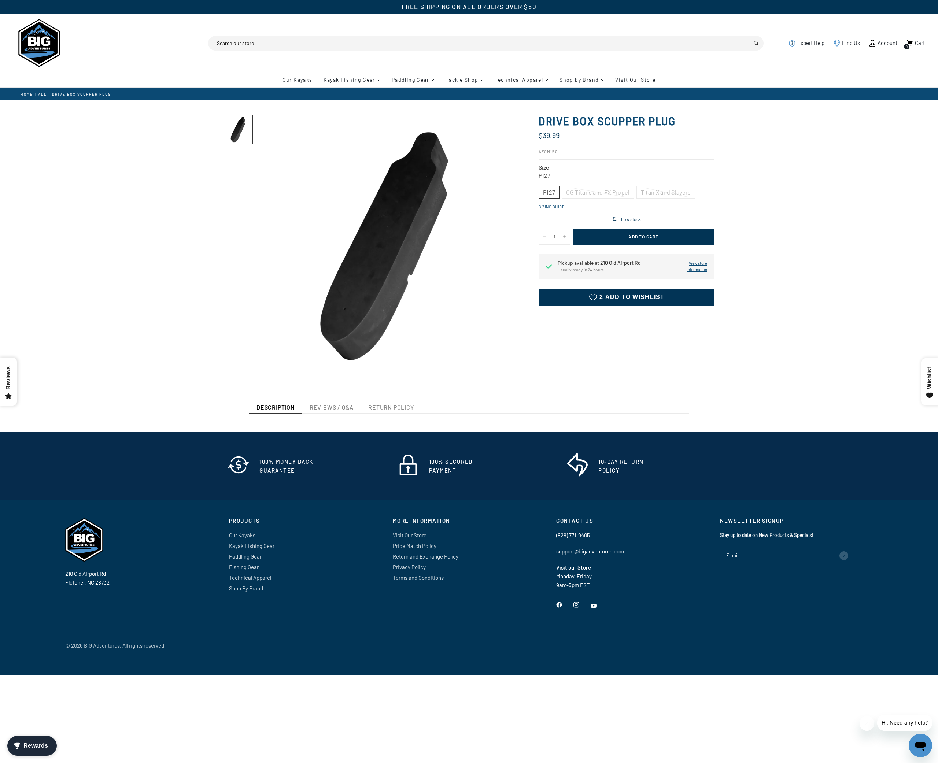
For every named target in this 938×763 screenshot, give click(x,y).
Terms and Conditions (418, 577)
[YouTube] (599, 605)
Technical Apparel (519, 80)
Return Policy (391, 407)
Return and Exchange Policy (425, 556)
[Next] (498, 245)
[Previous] (275, 245)
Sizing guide (552, 206)
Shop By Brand (246, 588)
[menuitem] (300, 80)
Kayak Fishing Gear (349, 80)
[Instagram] (581, 605)
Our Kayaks (297, 80)
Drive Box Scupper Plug (81, 94)
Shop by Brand (579, 80)
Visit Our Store (635, 80)
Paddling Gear (410, 80)
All (42, 94)
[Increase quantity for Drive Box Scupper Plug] (564, 236)
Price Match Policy (414, 545)
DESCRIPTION (275, 407)
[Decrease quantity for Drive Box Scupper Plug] (544, 236)
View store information (697, 266)
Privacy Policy (409, 567)
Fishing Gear (244, 567)
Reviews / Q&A (332, 407)
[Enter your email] (843, 555)
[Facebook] (564, 605)
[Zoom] (501, 130)
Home (27, 94)
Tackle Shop (462, 80)
